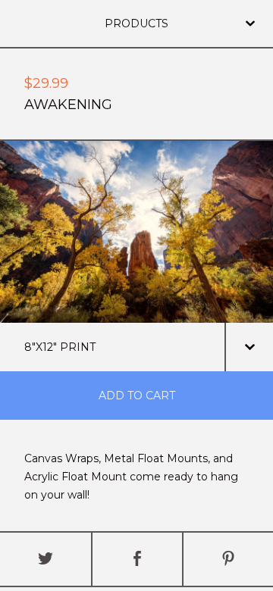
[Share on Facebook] (137, 559)
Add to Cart (137, 395)
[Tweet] (45, 559)
